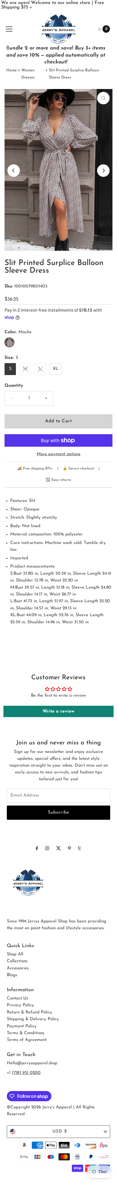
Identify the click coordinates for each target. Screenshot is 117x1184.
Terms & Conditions (25, 1033)
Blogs (12, 975)
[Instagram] (47, 848)
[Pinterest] (69, 848)
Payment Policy (22, 1026)
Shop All (15, 954)
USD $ (60, 1131)
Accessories (18, 968)
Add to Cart (58, 421)
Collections (17, 961)
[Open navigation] (9, 29)
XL (55, 369)
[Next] (103, 170)
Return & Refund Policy (29, 1012)
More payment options (58, 454)
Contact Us (17, 998)
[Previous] (13, 170)
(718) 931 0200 (26, 1073)
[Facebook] (37, 848)
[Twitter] (58, 848)
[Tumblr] (79, 848)
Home (11, 70)
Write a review (58, 711)
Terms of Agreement (27, 1040)
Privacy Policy (20, 1005)
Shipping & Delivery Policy (33, 1019)
